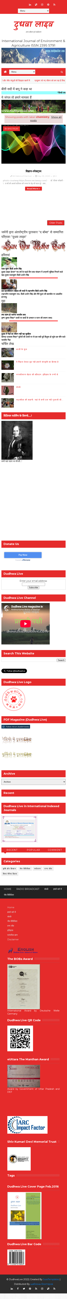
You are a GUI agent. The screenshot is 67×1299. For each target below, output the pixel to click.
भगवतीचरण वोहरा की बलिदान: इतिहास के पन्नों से (37, 374)
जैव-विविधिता (25, 868)
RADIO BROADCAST (27, 889)
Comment (55, 850)
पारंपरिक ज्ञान (12, 935)
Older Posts (55, 222)
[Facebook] (12, 3)
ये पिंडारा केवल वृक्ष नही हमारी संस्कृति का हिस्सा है (37, 362)
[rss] (54, 4)
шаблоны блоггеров (41, 1284)
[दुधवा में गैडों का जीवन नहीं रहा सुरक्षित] (9, 327)
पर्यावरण (37, 868)
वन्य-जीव (48, 868)
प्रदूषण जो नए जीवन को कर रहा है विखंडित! (39, 80)
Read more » (33, 188)
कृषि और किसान (9, 868)
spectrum (12, 129)
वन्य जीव (10, 925)
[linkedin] (30, 4)
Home (7, 889)
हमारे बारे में (57, 889)
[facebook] (18, 1288)
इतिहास (10, 930)
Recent (12, 850)
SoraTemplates (51, 1279)
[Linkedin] (18, 3)
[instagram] (42, 4)
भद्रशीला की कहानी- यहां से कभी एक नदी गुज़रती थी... (40, 399)
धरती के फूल (21, 349)
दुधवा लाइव (33, 24)
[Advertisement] (33, 502)
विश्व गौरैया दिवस (10, 874)
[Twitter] (24, 3)
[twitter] (24, 1288)
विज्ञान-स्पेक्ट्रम (33, 171)
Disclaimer (13, 939)
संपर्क (18, 387)
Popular (33, 850)
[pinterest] (48, 4)
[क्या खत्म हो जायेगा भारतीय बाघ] (9, 308)
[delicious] (36, 4)
